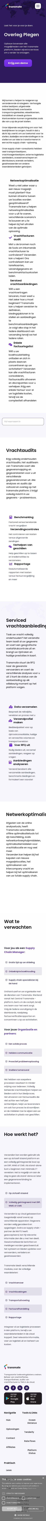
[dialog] (23, 1498)
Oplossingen (12, 1429)
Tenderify (29, 1432)
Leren (9, 1470)
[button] (23, 1515)
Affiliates (10, 1447)
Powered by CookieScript (23, 1518)
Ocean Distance (32, 1421)
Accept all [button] (12, 1509)
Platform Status (32, 1452)
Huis (8, 1420)
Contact (10, 1438)
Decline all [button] (33, 1509)
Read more (32, 1488)
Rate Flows (29, 1441)
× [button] (43, 1478)
